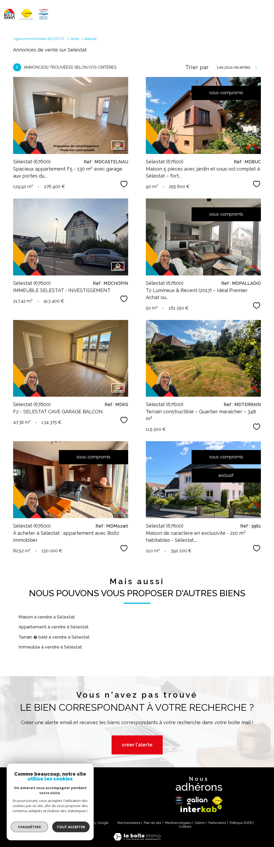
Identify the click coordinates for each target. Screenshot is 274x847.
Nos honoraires (128, 823)
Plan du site (152, 823)
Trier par (197, 67)
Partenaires (217, 823)
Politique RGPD (241, 823)
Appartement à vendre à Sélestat (53, 626)
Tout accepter (71, 826)
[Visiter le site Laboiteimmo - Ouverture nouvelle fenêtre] (137, 839)
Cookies (185, 826)
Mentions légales (178, 823)
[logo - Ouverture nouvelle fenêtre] (179, 801)
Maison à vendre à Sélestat (46, 617)
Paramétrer (29, 826)
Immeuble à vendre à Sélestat (50, 647)
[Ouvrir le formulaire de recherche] (248, 15)
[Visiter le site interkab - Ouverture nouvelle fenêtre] (201, 808)
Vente (74, 38)
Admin (200, 823)
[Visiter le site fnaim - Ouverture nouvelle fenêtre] (217, 801)
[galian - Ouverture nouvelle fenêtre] (197, 801)
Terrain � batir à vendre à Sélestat (54, 637)
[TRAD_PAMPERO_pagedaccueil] (26, 18)
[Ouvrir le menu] (265, 15)
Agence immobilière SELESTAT (39, 38)
